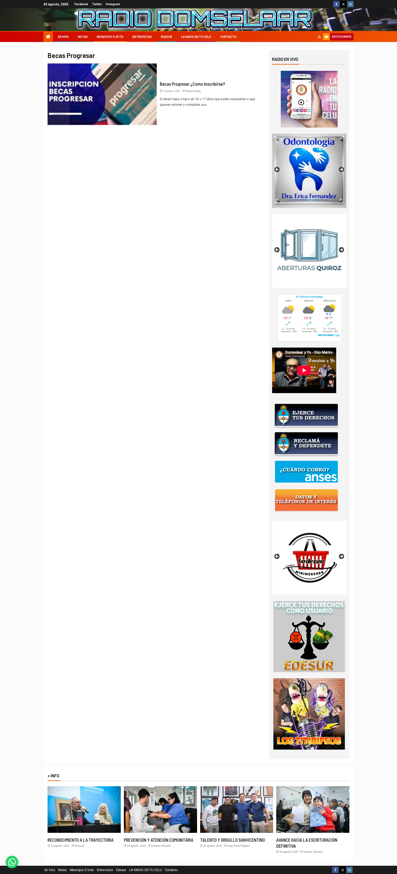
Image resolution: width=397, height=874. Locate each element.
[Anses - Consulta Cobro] (306, 471)
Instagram (113, 4)
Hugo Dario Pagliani (238, 845)
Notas (83, 37)
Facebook (81, 4)
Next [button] (341, 170)
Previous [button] (277, 170)
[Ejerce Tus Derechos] (306, 415)
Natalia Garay (193, 91)
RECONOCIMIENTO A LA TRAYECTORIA (81, 840)
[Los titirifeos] (309, 714)
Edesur (166, 37)
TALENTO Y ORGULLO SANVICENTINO (232, 840)
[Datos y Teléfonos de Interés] (306, 500)
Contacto (228, 37)
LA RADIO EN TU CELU (196, 37)
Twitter (97, 4)
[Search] (319, 37)
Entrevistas (142, 37)
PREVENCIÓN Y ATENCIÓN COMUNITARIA (158, 840)
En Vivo (63, 37)
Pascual (79, 845)
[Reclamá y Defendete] (306, 443)
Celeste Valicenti (161, 845)
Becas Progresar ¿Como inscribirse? (192, 84)
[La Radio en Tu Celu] (309, 99)
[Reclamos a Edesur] (309, 636)
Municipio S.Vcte (110, 37)
